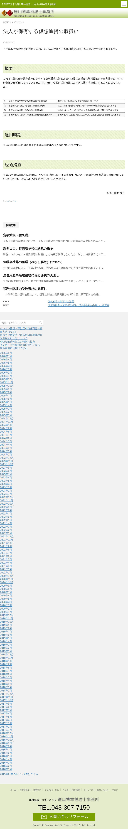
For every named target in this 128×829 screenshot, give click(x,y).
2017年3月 (6, 723)
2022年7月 (6, 513)
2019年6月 (6, 635)
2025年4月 (6, 405)
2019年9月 (6, 625)
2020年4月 (6, 602)
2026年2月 (6, 372)
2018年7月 (6, 671)
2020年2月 (6, 608)
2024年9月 (6, 428)
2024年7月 (6, 435)
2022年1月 (6, 533)
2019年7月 (6, 631)
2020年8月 (6, 589)
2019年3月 (6, 644)
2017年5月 (6, 717)
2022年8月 (6, 510)
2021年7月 (6, 553)
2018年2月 (6, 687)
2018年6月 (6, 674)
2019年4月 (6, 641)
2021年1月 (6, 572)
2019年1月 (6, 651)
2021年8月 (6, 549)
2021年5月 (6, 559)
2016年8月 (6, 746)
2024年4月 (6, 444)
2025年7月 (6, 395)
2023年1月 (6, 494)
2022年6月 (6, 517)
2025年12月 (6, 379)
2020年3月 (6, 605)
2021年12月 (6, 536)
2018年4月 (6, 680)
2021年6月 (6, 556)
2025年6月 (6, 399)
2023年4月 (6, 484)
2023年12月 (6, 458)
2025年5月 (6, 402)
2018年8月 (6, 667)
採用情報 (76, 790)
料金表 (65, 790)
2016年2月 (6, 766)
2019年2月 (6, 648)
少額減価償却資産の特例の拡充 (17, 341)
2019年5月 (6, 638)
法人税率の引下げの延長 (61, 301)
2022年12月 (6, 497)
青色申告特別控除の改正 (13, 348)
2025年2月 (6, 412)
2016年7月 (6, 749)
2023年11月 (6, 461)
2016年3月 (6, 762)
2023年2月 (6, 490)
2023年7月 (6, 474)
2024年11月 (6, 422)
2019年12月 (6, 615)
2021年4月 (6, 562)
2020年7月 (6, 592)
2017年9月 (6, 703)
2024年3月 (6, 448)
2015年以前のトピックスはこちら (19, 774)
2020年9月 (6, 585)
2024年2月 (6, 451)
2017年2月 (6, 726)
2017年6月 (6, 713)
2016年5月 (6, 756)
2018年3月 (6, 684)
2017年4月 (6, 720)
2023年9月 (6, 467)
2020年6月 (6, 595)
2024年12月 (6, 418)
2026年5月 (6, 363)
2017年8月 (6, 707)
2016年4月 (6, 759)
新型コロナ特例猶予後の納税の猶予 (28, 248)
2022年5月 (6, 520)
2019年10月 (6, 621)
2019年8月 (6, 628)
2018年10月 (6, 661)
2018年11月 (6, 658)
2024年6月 (6, 438)
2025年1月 (6, 415)
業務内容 (37, 790)
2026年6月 (6, 359)
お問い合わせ (102, 790)
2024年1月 (6, 454)
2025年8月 (6, 392)
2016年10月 (6, 739)
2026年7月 (6, 356)
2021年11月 (6, 540)
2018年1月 (6, 690)
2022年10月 (6, 503)
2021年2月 (6, 569)
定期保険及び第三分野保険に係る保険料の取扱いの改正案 (78, 305)
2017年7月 (6, 710)
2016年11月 (6, 736)
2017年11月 (6, 697)
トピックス (11, 201)
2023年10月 (6, 464)
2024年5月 (6, 441)
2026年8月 (6, 353)
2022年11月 (6, 500)
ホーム (13, 790)
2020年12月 (6, 576)
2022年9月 (6, 507)
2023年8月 (6, 471)
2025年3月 (6, 408)
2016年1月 (6, 769)
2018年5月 (6, 677)
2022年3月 (6, 526)
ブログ (115, 790)
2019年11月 (6, 618)
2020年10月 (6, 582)
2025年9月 (6, 389)
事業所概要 (24, 790)
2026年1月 (6, 376)
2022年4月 (6, 523)
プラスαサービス (52, 790)
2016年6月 (6, 753)
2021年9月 (6, 546)
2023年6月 (6, 477)
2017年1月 (6, 730)
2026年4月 (6, 366)
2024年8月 (6, 431)
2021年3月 (6, 566)
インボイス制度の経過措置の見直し (20, 345)
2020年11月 (6, 579)
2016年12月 (6, 733)
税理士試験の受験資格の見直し (25, 288)
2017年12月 (6, 694)
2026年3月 (6, 369)
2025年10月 (6, 385)
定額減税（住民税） (17, 235)
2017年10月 (6, 700)
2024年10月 (6, 425)
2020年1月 (6, 612)
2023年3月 (6, 487)
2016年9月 (6, 743)
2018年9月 (6, 664)
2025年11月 (6, 382)
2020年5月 (6, 599)
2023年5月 (6, 481)
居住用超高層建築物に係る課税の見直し (31, 275)
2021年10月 (6, 543)
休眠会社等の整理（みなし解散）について (32, 262)
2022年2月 (6, 530)
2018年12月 (6, 654)
